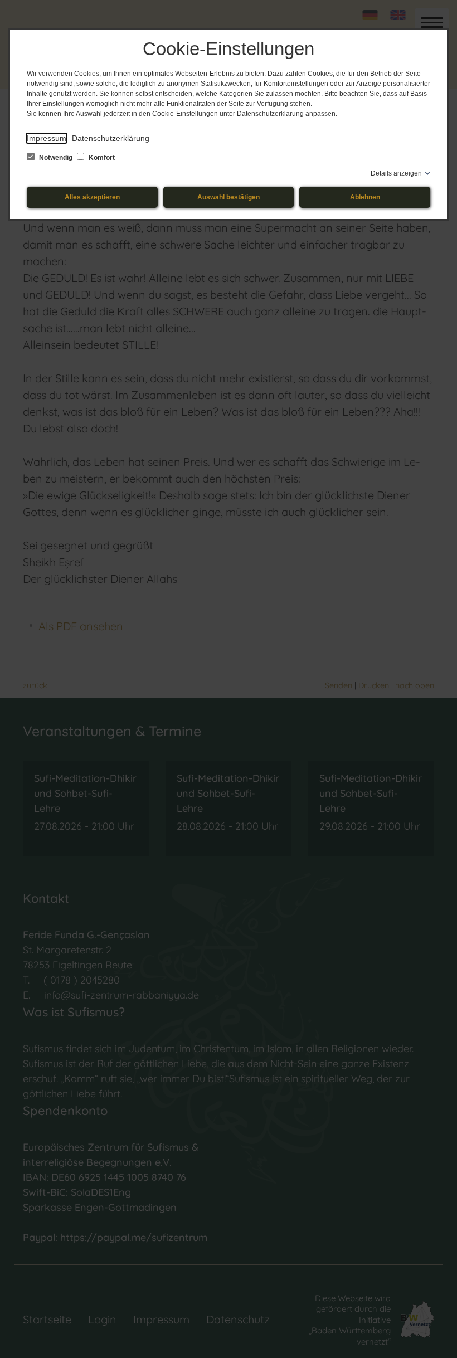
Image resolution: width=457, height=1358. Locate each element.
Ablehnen (365, 197)
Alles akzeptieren (92, 197)
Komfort (101, 158)
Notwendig (55, 158)
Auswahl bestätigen (228, 197)
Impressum (46, 138)
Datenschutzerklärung (110, 138)
